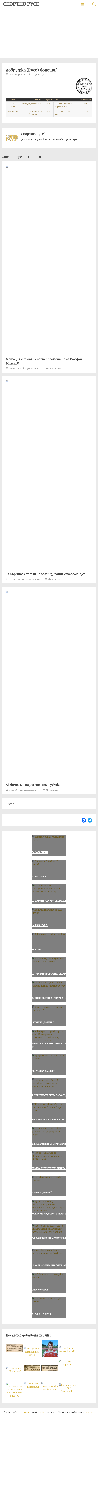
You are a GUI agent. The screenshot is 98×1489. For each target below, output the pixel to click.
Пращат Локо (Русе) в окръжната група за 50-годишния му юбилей (48, 1095)
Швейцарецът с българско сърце (28, 1289)
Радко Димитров (33, 368)
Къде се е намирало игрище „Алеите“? (31, 1022)
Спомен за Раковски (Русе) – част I (29, 876)
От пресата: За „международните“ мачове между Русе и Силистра (47, 901)
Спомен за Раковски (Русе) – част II (29, 1314)
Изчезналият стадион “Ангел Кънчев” (31, 1071)
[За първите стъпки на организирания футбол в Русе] (49, 382)
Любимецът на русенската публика (33, 785)
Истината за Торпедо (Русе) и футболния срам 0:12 (38, 973)
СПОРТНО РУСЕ (21, 4)
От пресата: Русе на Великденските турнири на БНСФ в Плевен (45, 1168)
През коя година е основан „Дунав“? (30, 1192)
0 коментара (54, 368)
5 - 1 (48, 111)
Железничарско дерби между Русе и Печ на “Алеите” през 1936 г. (46, 1119)
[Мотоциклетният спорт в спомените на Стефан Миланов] (49, 167)
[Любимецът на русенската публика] (49, 592)
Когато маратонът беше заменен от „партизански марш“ (43, 1144)
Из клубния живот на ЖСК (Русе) (28, 925)
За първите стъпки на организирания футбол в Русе (45, 574)
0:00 (86, 111)
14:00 (86, 104)
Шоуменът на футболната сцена (28, 852)
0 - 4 (48, 104)
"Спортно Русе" (38, 74)
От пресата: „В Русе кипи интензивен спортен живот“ (41, 998)
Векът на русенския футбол (25, 949)
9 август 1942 (13, 111)
